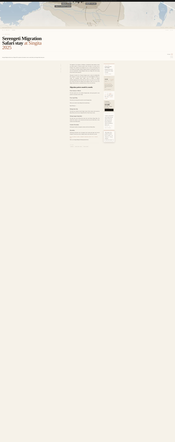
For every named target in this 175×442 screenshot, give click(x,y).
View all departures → (108, 89)
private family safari (78, 146)
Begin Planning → (73, 105)
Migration (72, 146)
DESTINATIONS (77, 3)
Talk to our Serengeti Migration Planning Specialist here (79, 139)
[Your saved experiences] (116, 3)
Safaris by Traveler (62, 3)
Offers (109, 3)
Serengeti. (71, 67)
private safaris (86, 146)
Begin (113, 3)
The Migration (70, 3)
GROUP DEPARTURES (103, 3)
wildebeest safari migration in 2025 (86, 81)
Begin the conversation (109, 109)
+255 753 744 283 (60, 0)
